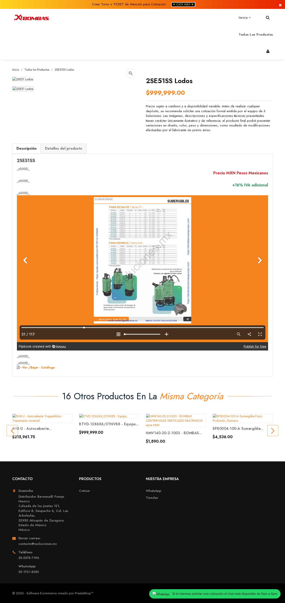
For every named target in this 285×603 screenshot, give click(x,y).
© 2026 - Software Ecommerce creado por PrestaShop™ (52, 593)
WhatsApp (153, 491)
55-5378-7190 (28, 558)
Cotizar (84, 491)
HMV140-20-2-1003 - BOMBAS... (174, 433)
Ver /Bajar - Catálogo (38, 367)
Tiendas (152, 497)
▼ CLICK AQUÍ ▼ (183, 4)
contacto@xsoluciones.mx (37, 544)
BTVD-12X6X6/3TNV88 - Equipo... (109, 424)
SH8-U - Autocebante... (32, 428)
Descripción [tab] (26, 148)
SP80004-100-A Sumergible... (238, 428)
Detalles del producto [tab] (63, 148)
